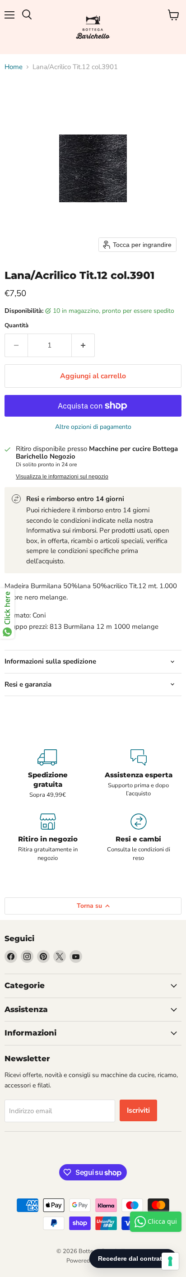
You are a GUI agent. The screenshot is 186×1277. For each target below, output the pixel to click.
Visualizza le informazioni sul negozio (62, 477)
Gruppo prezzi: (26, 626)
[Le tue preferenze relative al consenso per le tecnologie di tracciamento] (170, 1261)
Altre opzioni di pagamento (93, 427)
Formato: (18, 615)
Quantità (16, 325)
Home (14, 67)
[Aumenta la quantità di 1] (83, 345)
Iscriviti (138, 1110)
